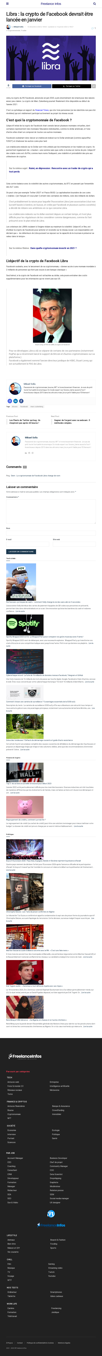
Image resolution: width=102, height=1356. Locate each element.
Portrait (10, 1138)
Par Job (10, 1153)
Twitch (51, 1272)
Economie (11, 1130)
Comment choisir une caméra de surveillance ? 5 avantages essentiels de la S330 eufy (40, 702)
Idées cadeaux (56, 1296)
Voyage (10, 1276)
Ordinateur (12, 1292)
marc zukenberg (37, 407)
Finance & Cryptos (17, 1101)
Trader (23, 30)
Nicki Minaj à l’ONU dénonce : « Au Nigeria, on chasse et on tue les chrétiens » (36, 1020)
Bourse (10, 1110)
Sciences (11, 1142)
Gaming (51, 1264)
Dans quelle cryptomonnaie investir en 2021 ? (53, 248)
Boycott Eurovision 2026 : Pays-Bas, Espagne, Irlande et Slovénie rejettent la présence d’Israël (43, 861)
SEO (9, 1198)
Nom (8, 528)
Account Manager (15, 1158)
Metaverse (54, 1090)
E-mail (8, 539)
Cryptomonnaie (14, 30)
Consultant (12, 1170)
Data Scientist (56, 1174)
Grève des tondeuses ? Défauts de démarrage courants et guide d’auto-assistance (39, 740)
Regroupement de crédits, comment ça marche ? (26, 820)
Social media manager (59, 1198)
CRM (9, 1174)
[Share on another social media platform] (94, 86)
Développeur (13, 1178)
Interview (11, 1134)
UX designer (55, 1202)
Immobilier (56, 1114)
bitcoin (15, 407)
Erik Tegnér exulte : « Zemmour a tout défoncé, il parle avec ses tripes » (34, 986)
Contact (20, 1343)
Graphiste (54, 1182)
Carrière (10, 1308)
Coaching (11, 1166)
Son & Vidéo (12, 1202)
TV (8, 1272)
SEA (9, 1194)
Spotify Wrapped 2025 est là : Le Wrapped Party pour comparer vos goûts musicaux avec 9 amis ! (44, 637)
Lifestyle (12, 1235)
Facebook (24, 407)
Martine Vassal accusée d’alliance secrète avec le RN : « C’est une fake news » (37, 950)
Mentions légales (64, 1343)
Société (11, 1126)
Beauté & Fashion (57, 1240)
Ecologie (56, 1130)
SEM (52, 1194)
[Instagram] (10, 401)
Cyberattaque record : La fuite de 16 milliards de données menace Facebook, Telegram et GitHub (44, 675)
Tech (9, 1077)
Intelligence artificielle (59, 1086)
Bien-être (11, 1244)
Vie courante (13, 1252)
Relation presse (57, 1190)
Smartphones (56, 1292)
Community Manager (59, 1166)
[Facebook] (21, 401)
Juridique (55, 1312)
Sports (53, 1248)
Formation (11, 1182)
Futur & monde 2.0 (15, 1086)
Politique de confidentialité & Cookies (40, 1343)
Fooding (53, 1244)
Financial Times (42, 110)
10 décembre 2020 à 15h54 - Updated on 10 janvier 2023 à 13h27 (50, 27)
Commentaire (12, 497)
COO (52, 1170)
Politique (56, 1134)
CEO (9, 1162)
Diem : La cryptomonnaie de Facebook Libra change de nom (35, 476)
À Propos (9, 1343)
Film (9, 1264)
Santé (54, 1138)
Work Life (12, 1304)
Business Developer (58, 1158)
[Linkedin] (15, 401)
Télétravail (12, 1316)
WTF (9, 1280)
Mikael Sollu (18, 27)
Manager (11, 1186)
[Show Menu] (7, 3)
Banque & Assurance (61, 1106)
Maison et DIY (13, 1248)
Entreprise (54, 1082)
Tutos (10, 1094)
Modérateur (55, 1186)
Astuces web (13, 1082)
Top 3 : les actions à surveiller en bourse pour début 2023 (28, 784)
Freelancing (56, 1308)
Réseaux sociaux (14, 1090)
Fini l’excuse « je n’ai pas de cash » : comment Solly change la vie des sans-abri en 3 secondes (43, 602)
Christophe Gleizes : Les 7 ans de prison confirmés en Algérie (30, 912)
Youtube (51, 1276)
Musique (11, 1268)
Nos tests (12, 1287)
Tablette (11, 1296)
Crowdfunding (58, 1110)
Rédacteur (12, 1190)
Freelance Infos (51, 3)
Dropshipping (55, 1178)
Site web (56, 539)
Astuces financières (16, 1106)
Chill (9, 1259)
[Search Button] (94, 3)
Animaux (11, 1240)
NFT (9, 1118)
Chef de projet (56, 1162)
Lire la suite (20, 611)
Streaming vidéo (55, 1268)
